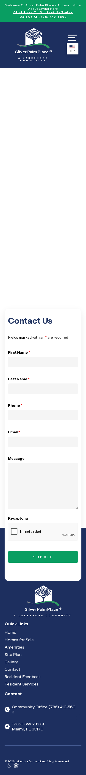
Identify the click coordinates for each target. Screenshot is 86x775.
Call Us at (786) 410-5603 (43, 16)
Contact (12, 669)
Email (14, 432)
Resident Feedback (23, 676)
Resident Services (21, 684)
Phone (15, 405)
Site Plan (13, 654)
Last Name (19, 379)
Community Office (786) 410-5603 (43, 709)
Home (10, 632)
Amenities (14, 647)
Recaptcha (18, 518)
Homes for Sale (19, 639)
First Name (19, 352)
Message (16, 458)
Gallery (11, 661)
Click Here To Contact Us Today (43, 12)
